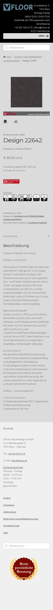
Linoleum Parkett (37, 222)
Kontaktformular (11, 525)
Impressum (9, 505)
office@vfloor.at (42, 27)
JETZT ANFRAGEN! (40, 31)
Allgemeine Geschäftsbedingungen (20, 519)
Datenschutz (9, 512)
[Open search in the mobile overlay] (26, 47)
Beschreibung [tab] (10, 236)
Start (9, 57)
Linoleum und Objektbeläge (28, 57)
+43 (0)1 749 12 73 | (24, 27)
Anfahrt (7, 498)
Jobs (5, 532)
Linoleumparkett (11, 60)
